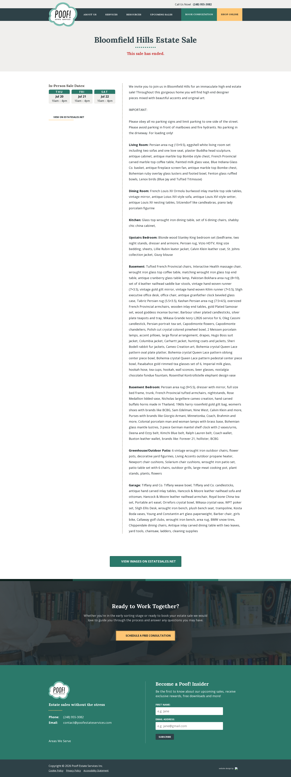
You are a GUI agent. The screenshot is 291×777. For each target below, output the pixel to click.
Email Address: (165, 719)
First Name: (163, 704)
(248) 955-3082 (202, 4)
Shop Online (229, 14)
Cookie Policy (56, 770)
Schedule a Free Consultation (148, 635)
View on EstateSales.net (68, 117)
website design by (230, 769)
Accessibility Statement (96, 770)
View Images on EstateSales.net (148, 561)
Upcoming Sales (161, 14)
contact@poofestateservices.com (87, 723)
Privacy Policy (73, 770)
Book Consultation (199, 14)
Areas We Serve (60, 741)
